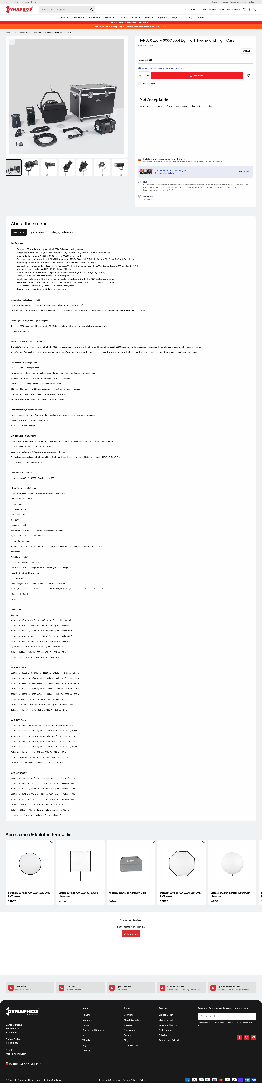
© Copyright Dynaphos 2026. (19, 1080)
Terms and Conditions (109, 1080)
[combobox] (67, 9)
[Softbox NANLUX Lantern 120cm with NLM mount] (232, 864)
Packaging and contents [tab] (61, 232)
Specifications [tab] (37, 232)
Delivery (34, 2)
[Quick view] (49, 846)
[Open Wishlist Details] (244, 9)
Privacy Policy (129, 1080)
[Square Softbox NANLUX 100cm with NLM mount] (80, 864)
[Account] (249, 9)
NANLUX (247, 50)
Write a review (131, 933)
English (251, 2)
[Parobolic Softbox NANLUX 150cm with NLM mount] (29, 864)
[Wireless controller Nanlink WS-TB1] (131, 864)
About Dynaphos (12, 2)
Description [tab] (18, 232)
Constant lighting (18, 32)
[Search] (91, 9)
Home (8, 32)
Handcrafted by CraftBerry (48, 1080)
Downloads (24, 2)
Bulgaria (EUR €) (18, 1063)
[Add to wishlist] (248, 75)
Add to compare (149, 83)
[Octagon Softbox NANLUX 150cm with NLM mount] (181, 864)
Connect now (243, 172)
